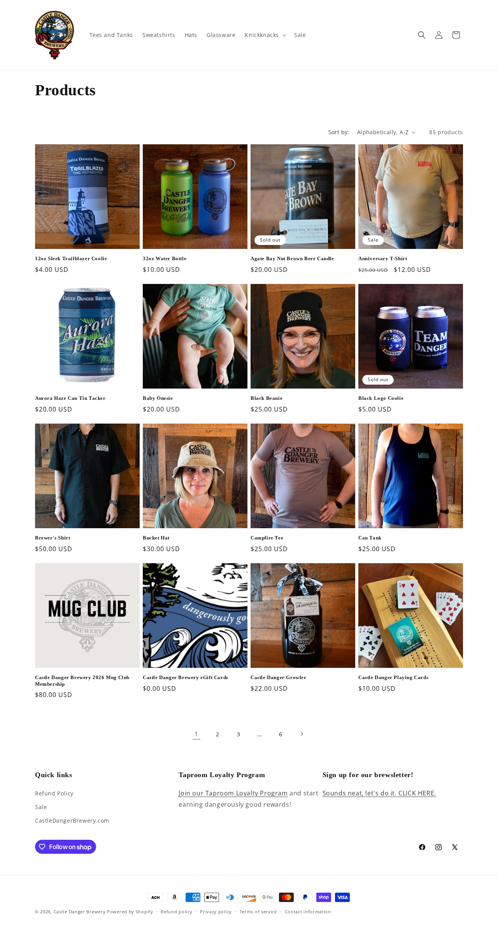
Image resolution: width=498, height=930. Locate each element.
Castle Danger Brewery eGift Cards (185, 677)
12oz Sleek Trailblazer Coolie (71, 258)
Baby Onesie (158, 398)
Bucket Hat (156, 538)
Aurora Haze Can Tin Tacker (70, 398)
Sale (41, 807)
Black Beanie (266, 398)
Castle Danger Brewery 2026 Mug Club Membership (82, 680)
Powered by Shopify (130, 911)
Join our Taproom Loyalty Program (233, 793)
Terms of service (258, 911)
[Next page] (301, 734)
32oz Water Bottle (164, 258)
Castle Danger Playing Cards (393, 677)
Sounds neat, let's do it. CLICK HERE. (379, 793)
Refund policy (176, 911)
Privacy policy (216, 911)
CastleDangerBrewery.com (72, 820)
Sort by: (338, 132)
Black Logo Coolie (380, 398)
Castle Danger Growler (279, 677)
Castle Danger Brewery (80, 911)
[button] (264, 35)
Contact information (308, 911)
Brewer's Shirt (52, 538)
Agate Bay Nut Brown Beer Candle (292, 258)
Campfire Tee (267, 538)
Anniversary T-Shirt (382, 258)
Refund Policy (54, 793)
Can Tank (370, 538)
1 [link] (196, 734)
